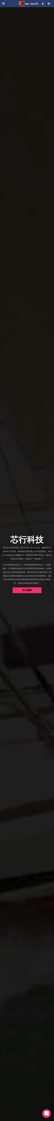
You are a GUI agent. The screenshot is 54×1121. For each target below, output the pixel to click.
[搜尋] (37, 3)
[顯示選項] (43, 3)
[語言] (49, 3)
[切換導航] (3, 3)
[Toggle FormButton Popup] (46, 1113)
